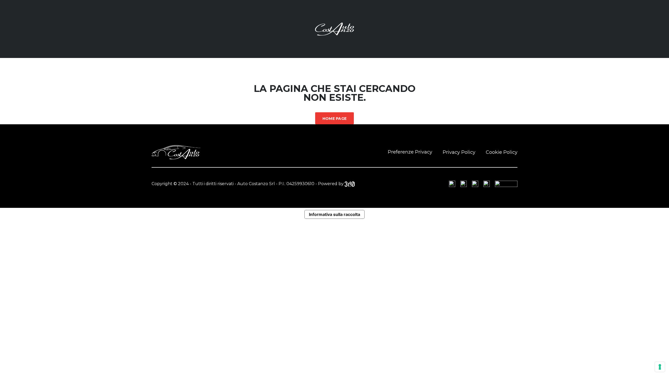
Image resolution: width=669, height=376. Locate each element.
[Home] (334, 28)
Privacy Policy (459, 152)
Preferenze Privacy (410, 152)
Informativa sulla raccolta (334, 214)
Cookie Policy (501, 152)
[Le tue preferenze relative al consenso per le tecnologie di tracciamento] (660, 367)
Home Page (334, 118)
